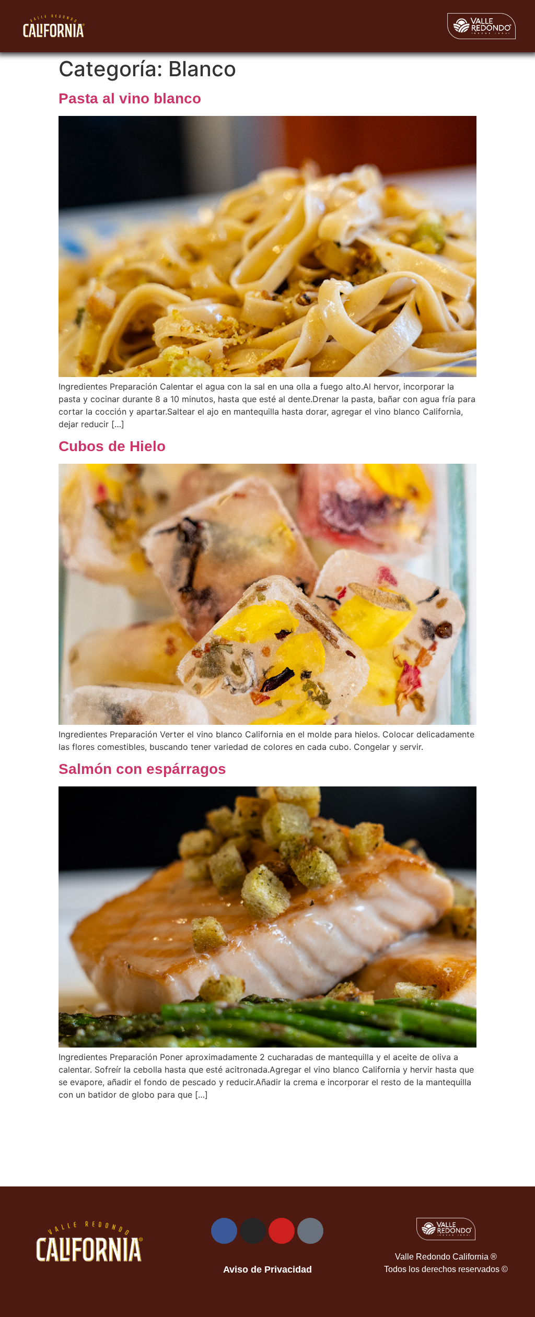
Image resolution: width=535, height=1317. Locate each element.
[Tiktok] (310, 1231)
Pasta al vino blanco (130, 98)
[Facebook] (224, 1231)
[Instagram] (253, 1231)
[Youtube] (282, 1231)
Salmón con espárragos (142, 769)
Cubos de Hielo (112, 446)
